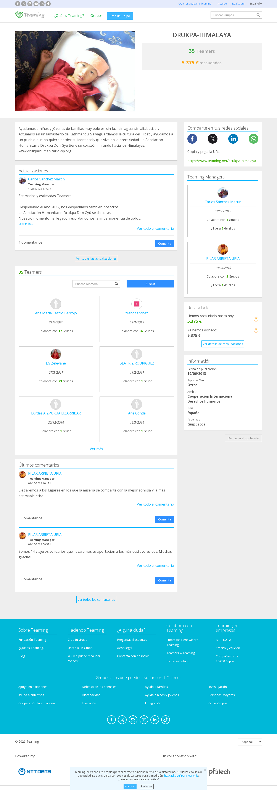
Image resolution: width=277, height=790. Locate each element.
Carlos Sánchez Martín (46, 179)
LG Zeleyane (56, 363)
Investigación (217, 687)
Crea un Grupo (120, 16)
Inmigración (153, 703)
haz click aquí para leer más (181, 775)
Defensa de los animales (99, 687)
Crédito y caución (228, 648)
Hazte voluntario (178, 661)
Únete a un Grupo (80, 648)
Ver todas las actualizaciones (96, 258)
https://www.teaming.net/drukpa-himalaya (221, 160)
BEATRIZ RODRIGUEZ (136, 363)
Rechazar (146, 786)
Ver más (96, 448)
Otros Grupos (217, 703)
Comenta (164, 243)
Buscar (150, 284)
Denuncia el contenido (243, 438)
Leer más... (26, 224)
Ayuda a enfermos (31, 695)
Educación (89, 703)
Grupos (96, 15)
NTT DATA (223, 640)
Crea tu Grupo (77, 639)
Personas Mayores (221, 695)
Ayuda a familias (156, 687)
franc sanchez (137, 313)
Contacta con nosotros (133, 656)
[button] (255, 319)
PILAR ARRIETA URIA (44, 473)
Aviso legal (124, 648)
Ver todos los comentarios (96, 599)
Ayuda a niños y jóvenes (162, 695)
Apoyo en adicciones (32, 687)
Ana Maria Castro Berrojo (56, 313)
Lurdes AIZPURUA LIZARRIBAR (56, 413)
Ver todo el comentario (155, 228)
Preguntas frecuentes (132, 639)
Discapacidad (91, 695)
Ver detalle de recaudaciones (223, 344)
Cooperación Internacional (36, 703)
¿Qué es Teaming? (69, 15)
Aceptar (130, 786)
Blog (21, 656)
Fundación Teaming (32, 639)
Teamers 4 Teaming (180, 653)
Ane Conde (137, 413)
